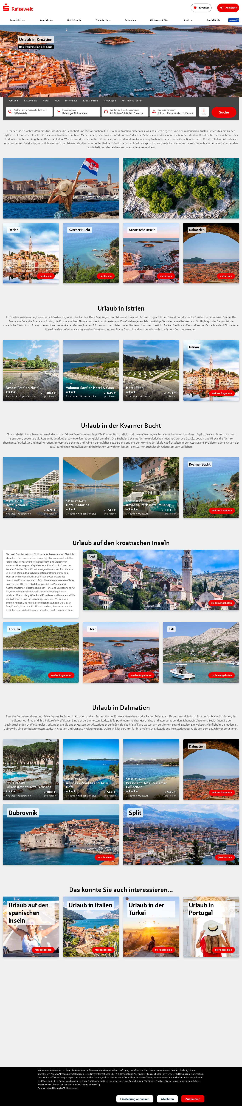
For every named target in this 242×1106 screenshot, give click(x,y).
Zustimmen (192, 1099)
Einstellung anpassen (135, 1099)
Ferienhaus (71, 100)
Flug (57, 100)
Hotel (46, 100)
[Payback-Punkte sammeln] (233, 20)
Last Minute (30, 100)
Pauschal (13, 100)
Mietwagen (109, 100)
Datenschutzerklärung (49, 1088)
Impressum (72, 1088)
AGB (63, 1088)
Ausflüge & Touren (132, 100)
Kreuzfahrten (90, 100)
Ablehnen (167, 1099)
